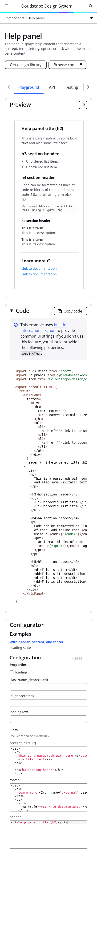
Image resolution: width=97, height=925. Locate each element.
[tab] (29, 87)
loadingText (19, 712)
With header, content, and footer (36, 642)
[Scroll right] (88, 87)
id (22, 696)
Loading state (20, 647)
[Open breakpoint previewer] (83, 105)
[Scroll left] (9, 87)
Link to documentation (39, 268)
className (29, 680)
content (23, 743)
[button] (19, 310)
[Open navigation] (6, 6)
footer (14, 780)
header (15, 817)
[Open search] (90, 6)
